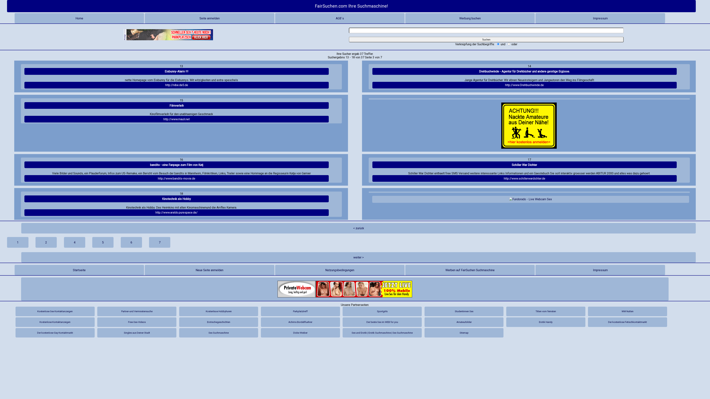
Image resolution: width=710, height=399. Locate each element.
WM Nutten (627, 311)
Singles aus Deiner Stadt (137, 332)
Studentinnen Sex (464, 311)
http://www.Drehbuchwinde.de (524, 85)
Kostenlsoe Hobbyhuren (219, 311)
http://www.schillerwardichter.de (524, 178)
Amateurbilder (464, 322)
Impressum (600, 18)
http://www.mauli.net (176, 119)
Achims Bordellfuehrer (300, 322)
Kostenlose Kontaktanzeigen (55, 322)
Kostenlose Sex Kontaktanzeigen (55, 311)
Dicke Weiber (300, 332)
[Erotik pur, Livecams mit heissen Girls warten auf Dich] (345, 289)
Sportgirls (382, 311)
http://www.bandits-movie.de (176, 178)
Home (79, 18)
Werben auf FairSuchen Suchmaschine (470, 270)
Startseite (79, 270)
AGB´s (340, 18)
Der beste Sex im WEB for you (382, 322)
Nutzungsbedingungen (339, 270)
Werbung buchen (470, 18)
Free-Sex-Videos (137, 322)
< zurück (358, 228)
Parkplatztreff (300, 311)
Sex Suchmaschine (219, 332)
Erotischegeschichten (218, 322)
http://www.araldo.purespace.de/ (176, 212)
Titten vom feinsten (546, 311)
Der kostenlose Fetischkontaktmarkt (627, 322)
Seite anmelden (210, 18)
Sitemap (464, 332)
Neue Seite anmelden (209, 270)
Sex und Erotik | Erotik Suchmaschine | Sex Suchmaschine (382, 332)
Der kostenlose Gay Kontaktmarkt (55, 332)
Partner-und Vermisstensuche (137, 311)
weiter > (358, 257)
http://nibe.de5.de (176, 85)
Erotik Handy (545, 322)
